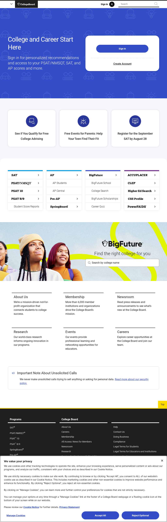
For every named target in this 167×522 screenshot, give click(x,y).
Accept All (100, 515)
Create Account (122, 63)
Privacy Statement (69, 507)
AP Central (59, 190)
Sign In (122, 48)
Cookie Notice (31, 507)
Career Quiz (98, 206)
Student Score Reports (26, 206)
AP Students (60, 183)
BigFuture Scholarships (104, 198)
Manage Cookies (16, 515)
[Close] (162, 460)
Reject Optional (140, 515)
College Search (99, 190)
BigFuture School (101, 183)
